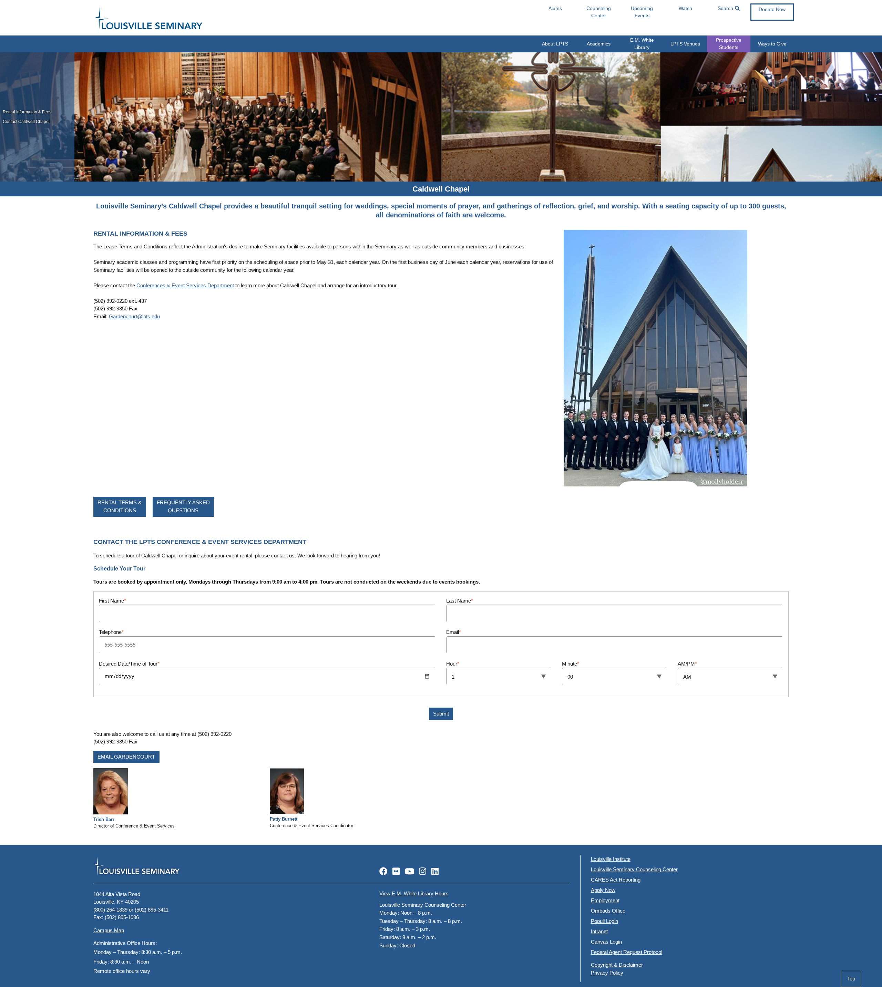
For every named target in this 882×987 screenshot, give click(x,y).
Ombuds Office (608, 911)
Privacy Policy (607, 973)
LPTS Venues (685, 44)
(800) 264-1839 (110, 910)
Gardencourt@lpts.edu (134, 316)
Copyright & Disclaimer (617, 965)
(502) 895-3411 (151, 910)
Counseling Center (598, 12)
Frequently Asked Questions (183, 506)
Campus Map (108, 930)
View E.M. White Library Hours (414, 893)
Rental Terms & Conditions (120, 506)
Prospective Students (728, 43)
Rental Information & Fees (27, 112)
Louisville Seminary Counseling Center (634, 869)
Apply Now (603, 890)
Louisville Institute (610, 859)
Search (725, 8)
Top (851, 978)
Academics (599, 44)
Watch (685, 8)
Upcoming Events (642, 12)
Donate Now (772, 9)
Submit (441, 714)
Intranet (599, 931)
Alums (555, 8)
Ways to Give (772, 44)
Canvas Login (606, 942)
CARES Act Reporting (615, 880)
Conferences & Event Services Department (185, 285)
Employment (605, 900)
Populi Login (604, 921)
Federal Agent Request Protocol (626, 952)
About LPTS (555, 44)
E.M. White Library (642, 43)
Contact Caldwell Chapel (26, 121)
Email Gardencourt (126, 757)
